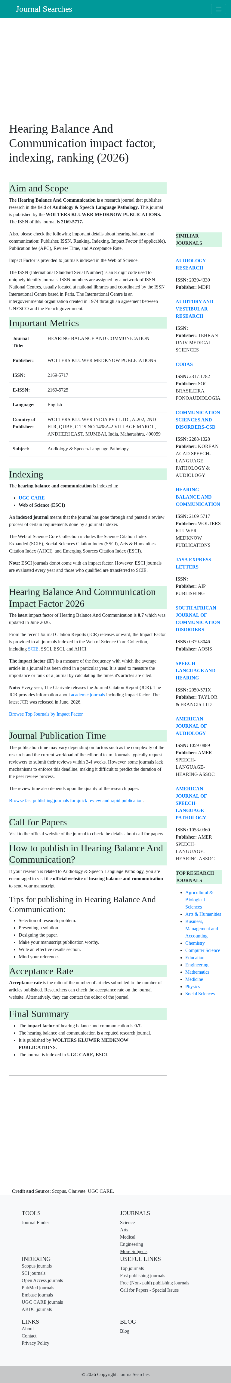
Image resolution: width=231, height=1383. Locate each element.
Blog (124, 1331)
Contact (29, 1335)
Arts (124, 1229)
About (28, 1328)
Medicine (194, 979)
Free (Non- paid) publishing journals (154, 1282)
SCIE (33, 648)
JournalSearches (134, 1374)
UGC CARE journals (42, 1302)
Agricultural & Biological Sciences (199, 899)
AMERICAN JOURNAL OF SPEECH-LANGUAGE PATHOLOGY (191, 803)
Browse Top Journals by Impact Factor (45, 714)
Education (195, 957)
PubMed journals (38, 1287)
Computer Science (202, 950)
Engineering (196, 964)
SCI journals (33, 1273)
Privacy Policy (35, 1343)
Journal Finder (35, 1222)
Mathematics (197, 972)
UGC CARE (32, 497)
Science (127, 1222)
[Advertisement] (88, 72)
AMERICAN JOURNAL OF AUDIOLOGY (191, 726)
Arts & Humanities (203, 914)
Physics (192, 986)
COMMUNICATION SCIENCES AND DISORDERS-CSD (198, 420)
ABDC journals (37, 1309)
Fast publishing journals (142, 1275)
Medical (127, 1237)
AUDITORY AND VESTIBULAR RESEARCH (195, 309)
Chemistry (195, 943)
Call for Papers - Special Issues (149, 1290)
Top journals (132, 1268)
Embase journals (37, 1294)
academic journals (88, 694)
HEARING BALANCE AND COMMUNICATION (198, 497)
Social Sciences (200, 993)
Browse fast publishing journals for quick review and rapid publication (76, 800)
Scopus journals (37, 1265)
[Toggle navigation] (218, 9)
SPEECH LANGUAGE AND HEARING (196, 670)
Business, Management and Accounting (201, 928)
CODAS (184, 364)
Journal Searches (44, 9)
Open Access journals (42, 1280)
